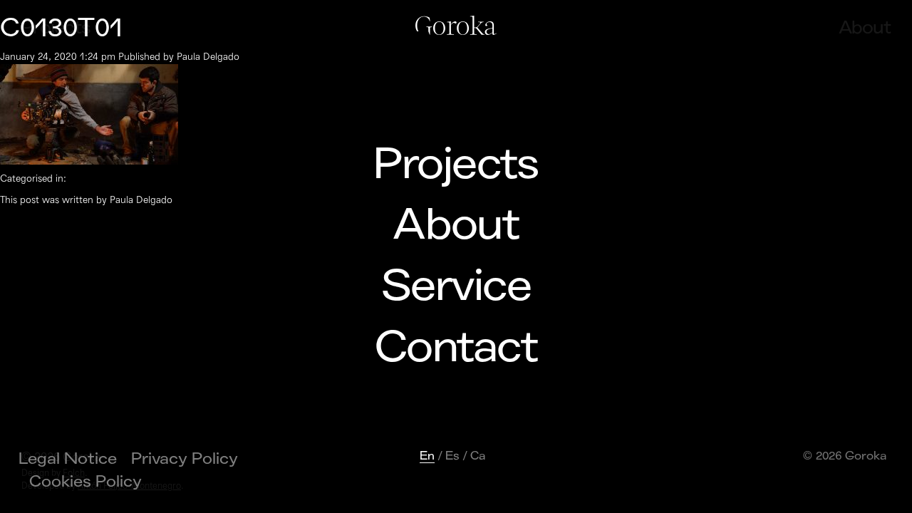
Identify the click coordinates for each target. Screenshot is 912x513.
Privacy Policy (184, 459)
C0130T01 (61, 28)
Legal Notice (68, 459)
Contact (456, 347)
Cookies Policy (85, 481)
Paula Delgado (208, 57)
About (456, 225)
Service (456, 286)
